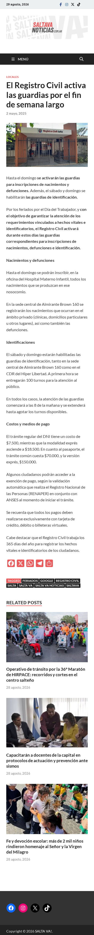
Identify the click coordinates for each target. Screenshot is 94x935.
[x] (73, 4)
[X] (35, 908)
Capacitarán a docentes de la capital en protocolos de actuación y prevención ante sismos (47, 760)
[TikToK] (79, 4)
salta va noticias (49, 585)
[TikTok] (47, 908)
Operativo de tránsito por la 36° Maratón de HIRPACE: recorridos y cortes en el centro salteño (45, 674)
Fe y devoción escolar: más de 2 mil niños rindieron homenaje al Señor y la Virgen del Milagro (44, 846)
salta (12, 585)
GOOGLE (46, 581)
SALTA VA (26, 585)
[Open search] (81, 59)
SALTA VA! (43, 931)
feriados (30, 581)
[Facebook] (61, 4)
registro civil (67, 581)
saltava (72, 585)
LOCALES (12, 77)
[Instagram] (67, 4)
